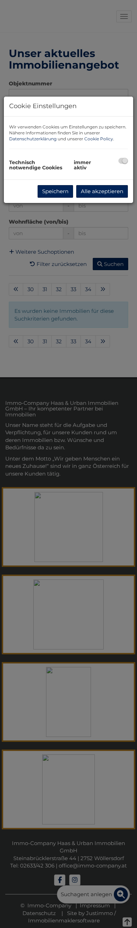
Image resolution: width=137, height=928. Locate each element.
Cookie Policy (98, 138)
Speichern (55, 191)
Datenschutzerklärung (33, 138)
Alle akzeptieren (102, 191)
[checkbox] (123, 161)
